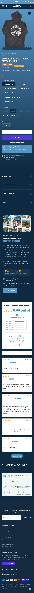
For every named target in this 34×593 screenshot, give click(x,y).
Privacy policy (14, 586)
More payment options (17, 142)
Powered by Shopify (25, 584)
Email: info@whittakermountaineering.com (8, 545)
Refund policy (5, 586)
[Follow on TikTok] (16, 569)
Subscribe (27, 517)
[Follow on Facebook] (3, 569)
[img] (7, 360)
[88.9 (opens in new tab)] (11, 338)
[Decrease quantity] (3, 125)
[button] (6, 53)
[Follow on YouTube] (12, 569)
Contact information (17, 588)
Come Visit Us (10, 290)
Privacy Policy (6, 532)
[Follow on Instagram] (7, 569)
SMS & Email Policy (7, 535)
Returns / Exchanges (8, 529)
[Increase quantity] (9, 125)
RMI (3, 56)
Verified (16, 345)
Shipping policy (6, 588)
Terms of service (24, 586)
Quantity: (4, 122)
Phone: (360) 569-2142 (7, 539)
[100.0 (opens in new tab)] (20, 338)
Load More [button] (17, 456)
